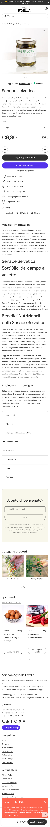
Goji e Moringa (7, 758)
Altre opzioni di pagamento (25, 171)
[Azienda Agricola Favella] (24, 9)
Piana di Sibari (7, 751)
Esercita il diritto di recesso (12, 797)
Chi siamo (5, 744)
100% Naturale (7, 748)
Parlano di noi (7, 755)
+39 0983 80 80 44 (17, 716)
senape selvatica (10, 282)
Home (4, 24)
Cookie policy (7, 779)
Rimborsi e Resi (8, 793)
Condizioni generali (9, 782)
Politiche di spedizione (10, 790)
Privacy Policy (7, 775)
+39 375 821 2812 (17, 713)
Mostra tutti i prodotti (11, 602)
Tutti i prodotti (14, 24)
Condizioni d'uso (8, 786)
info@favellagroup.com (15, 710)
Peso (4, 121)
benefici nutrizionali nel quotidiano (15, 362)
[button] (45, 9)
